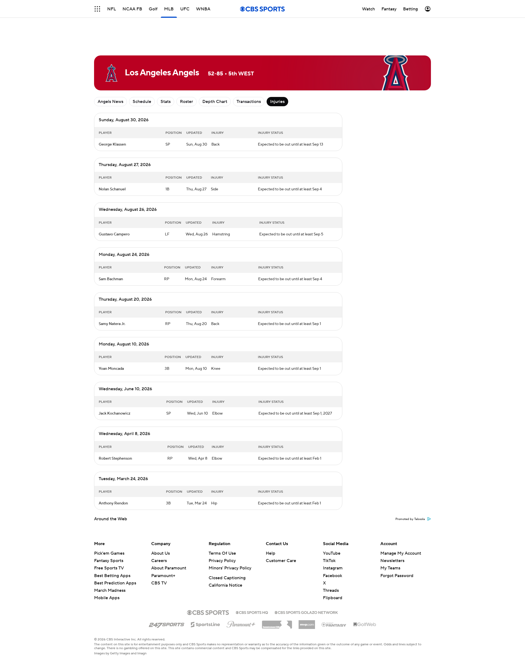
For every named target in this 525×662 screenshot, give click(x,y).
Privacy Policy (222, 560)
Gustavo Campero (114, 234)
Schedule (142, 101)
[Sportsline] (205, 623)
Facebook (332, 575)
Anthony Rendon (113, 503)
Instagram (333, 568)
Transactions (249, 101)
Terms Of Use (222, 553)
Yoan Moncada (111, 368)
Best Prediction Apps (115, 583)
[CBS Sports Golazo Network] (306, 612)
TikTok (329, 560)
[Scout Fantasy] (334, 624)
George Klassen (112, 144)
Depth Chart (214, 101)
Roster (186, 101)
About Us (160, 553)
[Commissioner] (277, 622)
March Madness (110, 590)
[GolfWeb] (364, 624)
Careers (159, 560)
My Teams (390, 568)
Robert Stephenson (115, 458)
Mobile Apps (106, 598)
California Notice (225, 585)
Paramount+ (163, 575)
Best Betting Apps (112, 575)
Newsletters (392, 560)
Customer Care (281, 560)
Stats (166, 101)
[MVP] (307, 622)
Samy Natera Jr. (112, 323)
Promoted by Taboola (410, 519)
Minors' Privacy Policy (230, 568)
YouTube (331, 553)
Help (270, 553)
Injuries (277, 101)
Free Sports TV (109, 568)
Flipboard (332, 598)
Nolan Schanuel (112, 189)
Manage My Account (400, 553)
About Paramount (168, 568)
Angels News (110, 101)
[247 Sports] (166, 623)
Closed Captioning (227, 578)
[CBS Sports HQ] (252, 612)
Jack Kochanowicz (114, 413)
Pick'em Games (109, 553)
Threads (331, 590)
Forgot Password (396, 575)
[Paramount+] (241, 623)
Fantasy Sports (108, 560)
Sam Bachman (111, 279)
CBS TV (159, 583)
